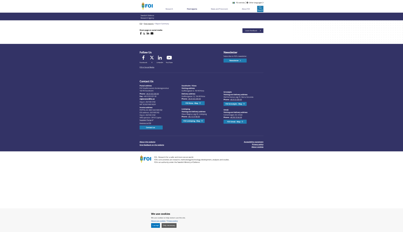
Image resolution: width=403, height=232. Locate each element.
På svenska (240, 2)
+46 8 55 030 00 (236, 99)
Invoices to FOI (145, 123)
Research (169, 9)
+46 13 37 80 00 (194, 116)
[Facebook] (140, 33)
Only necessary (169, 225)
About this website (147, 142)
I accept (155, 225)
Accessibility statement (253, 142)
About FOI (246, 9)
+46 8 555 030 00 (152, 94)
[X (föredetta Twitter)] (144, 33)
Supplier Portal (146, 120)
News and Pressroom (219, 9)
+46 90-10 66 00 (236, 117)
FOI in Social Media (147, 67)
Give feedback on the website (152, 145)
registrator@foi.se (147, 99)
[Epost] (152, 33)
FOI (141, 24)
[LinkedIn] (148, 33)
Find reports (192, 9)
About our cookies (158, 221)
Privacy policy (257, 144)
